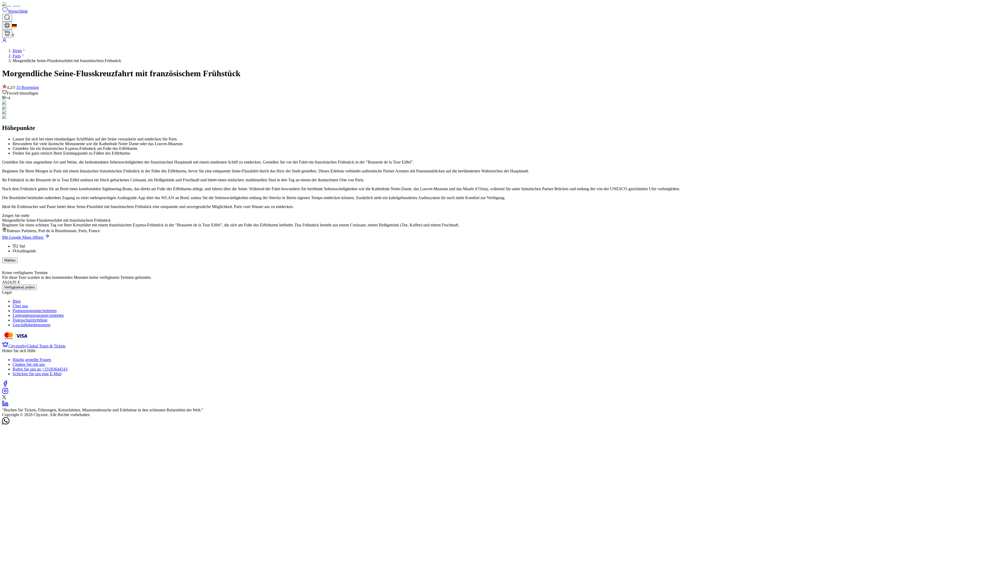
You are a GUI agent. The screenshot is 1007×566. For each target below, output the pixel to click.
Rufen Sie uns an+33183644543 (40, 369)
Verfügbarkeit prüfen (19, 287)
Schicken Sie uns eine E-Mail (37, 374)
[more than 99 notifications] (7, 34)
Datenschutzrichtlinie (30, 320)
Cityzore (15, 346)
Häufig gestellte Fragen (32, 359)
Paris (17, 56)
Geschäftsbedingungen (31, 325)
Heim (17, 50)
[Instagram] (5, 392)
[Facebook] (5, 385)
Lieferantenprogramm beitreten (38, 315)
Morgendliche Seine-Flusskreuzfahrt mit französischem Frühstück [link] (67, 60)
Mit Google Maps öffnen (22, 237)
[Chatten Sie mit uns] (5, 423)
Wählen (9, 260)
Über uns (20, 306)
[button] (15, 11)
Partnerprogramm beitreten (35, 310)
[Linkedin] (5, 405)
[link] (17, 50)
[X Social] (4, 398)
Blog (17, 301)
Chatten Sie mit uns (29, 364)
